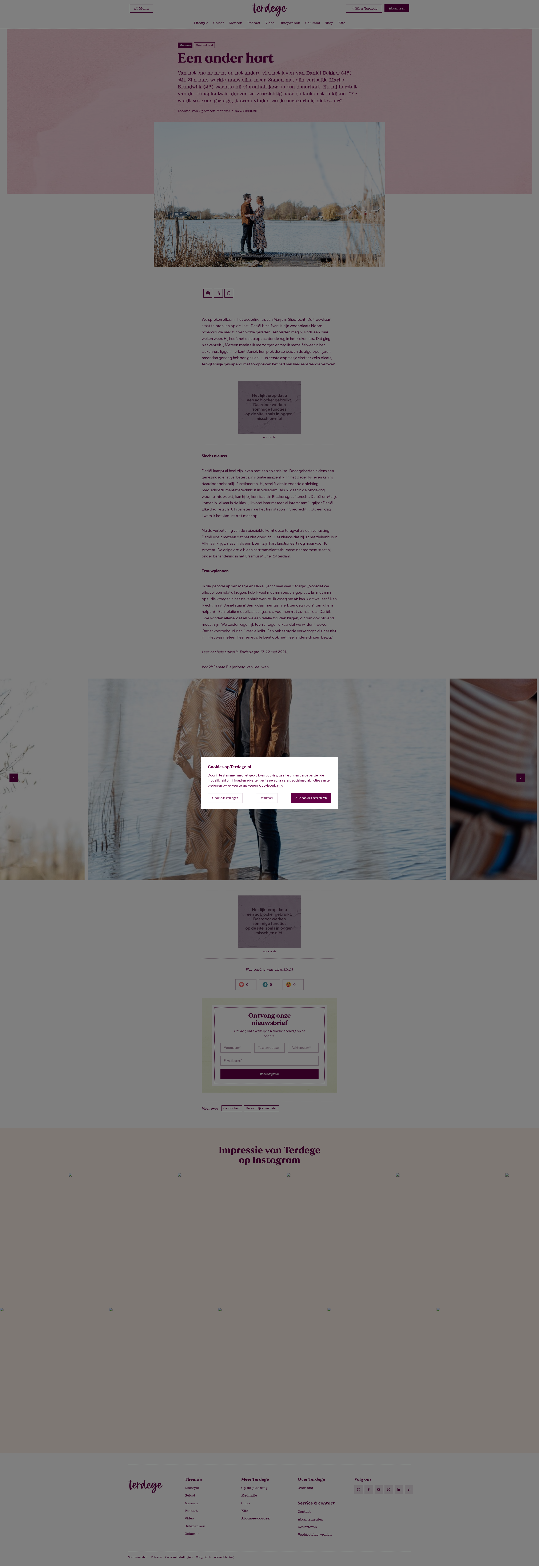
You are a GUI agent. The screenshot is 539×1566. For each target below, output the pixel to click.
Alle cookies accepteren (311, 798)
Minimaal (266, 798)
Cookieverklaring (271, 785)
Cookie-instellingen (225, 798)
